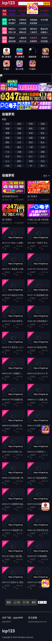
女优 (19, 142)
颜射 (19, 161)
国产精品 (12, 20)
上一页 (17, 602)
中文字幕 (44, 20)
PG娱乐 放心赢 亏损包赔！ (38, 219)
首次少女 (22, 41)
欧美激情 (33, 23)
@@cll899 (6, 622)
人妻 (31, 147)
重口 (43, 166)
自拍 (19, 124)
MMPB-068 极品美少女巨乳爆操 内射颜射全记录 (23, 425)
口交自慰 (22, 29)
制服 (7, 138)
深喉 (43, 152)
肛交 (43, 156)
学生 (7, 147)
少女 (7, 152)
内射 (7, 166)
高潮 (43, 138)
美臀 (7, 133)
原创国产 (12, 23)
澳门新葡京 (32, 196)
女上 (7, 161)
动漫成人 (44, 32)
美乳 (31, 128)
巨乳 (43, 128)
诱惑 (7, 128)
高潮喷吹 (33, 41)
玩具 (19, 138)
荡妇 (31, 142)
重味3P (12, 38)
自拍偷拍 (33, 20)
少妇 (43, 147)
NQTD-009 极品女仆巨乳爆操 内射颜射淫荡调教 (22, 295)
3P (31, 166)
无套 (19, 166)
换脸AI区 (22, 32)
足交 (7, 156)
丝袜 (31, 133)
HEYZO (44, 38)
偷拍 (7, 124)
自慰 (31, 138)
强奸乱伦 (33, 29)
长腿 (19, 133)
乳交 (19, 156)
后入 (31, 156)
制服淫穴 (12, 29)
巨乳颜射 (44, 41)
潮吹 (7, 142)
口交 (31, 152)
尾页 (34, 602)
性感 (31, 124)
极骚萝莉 (33, 38)
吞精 (31, 161)
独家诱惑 (12, 41)
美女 (19, 147)
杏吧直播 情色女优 (10, 196)
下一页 (26, 602)
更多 (45, 176)
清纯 (19, 128)
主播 (19, 152)
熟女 (43, 142)
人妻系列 (22, 38)
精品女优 (44, 29)
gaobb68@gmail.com (37, 622)
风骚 (43, 124)
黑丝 (43, 133)
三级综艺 (33, 32)
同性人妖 (12, 32)
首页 (9, 602)
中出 (43, 161)
